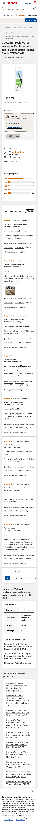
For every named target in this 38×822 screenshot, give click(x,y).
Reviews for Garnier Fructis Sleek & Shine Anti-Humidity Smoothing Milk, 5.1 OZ (18, 774)
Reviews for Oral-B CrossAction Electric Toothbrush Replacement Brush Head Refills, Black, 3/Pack (17, 700)
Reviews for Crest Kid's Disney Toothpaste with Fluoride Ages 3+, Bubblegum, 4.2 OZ (16, 687)
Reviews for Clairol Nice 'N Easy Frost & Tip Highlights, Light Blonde (18, 734)
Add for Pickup (13, 136)
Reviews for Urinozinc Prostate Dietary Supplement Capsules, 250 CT (19, 764)
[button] (2, 578)
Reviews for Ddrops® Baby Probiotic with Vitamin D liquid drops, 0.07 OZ (17, 744)
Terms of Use (20, 820)
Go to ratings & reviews (12, 57)
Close (34, 791)
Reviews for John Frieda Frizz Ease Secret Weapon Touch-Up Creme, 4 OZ (17, 712)
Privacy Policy (8, 820)
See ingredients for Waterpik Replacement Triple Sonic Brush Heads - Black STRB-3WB (18, 646)
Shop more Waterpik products (17, 663)
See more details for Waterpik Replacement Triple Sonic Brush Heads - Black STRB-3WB (18, 656)
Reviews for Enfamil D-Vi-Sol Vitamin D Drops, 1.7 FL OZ (18, 782)
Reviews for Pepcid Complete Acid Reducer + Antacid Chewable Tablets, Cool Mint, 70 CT (17, 724)
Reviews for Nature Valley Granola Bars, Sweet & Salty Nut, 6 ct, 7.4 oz (18, 754)
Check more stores (14, 127)
